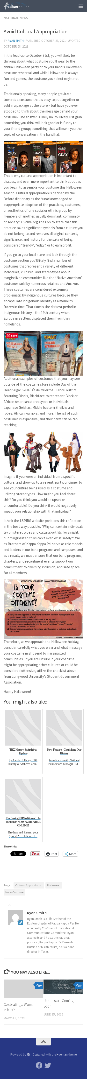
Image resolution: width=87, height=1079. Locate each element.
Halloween (53, 885)
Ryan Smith (16, 41)
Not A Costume (14, 892)
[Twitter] (47, 1065)
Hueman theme (67, 1054)
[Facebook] (39, 1065)
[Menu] (81, 6)
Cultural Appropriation (29, 885)
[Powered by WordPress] (28, 1054)
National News (16, 18)
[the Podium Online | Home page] (21, 6)
